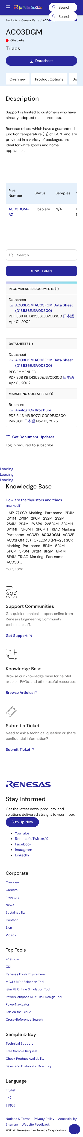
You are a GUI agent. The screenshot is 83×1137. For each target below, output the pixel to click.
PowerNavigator (17, 1004)
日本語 (10, 1105)
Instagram (23, 849)
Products (12, 20)
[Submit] (54, 16)
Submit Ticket (18, 749)
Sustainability (16, 912)
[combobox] (63, 16)
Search (63, 7)
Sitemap (12, 1124)
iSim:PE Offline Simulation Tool (28, 989)
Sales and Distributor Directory (29, 1066)
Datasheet (44, 60)
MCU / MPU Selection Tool (25, 982)
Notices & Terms (18, 1119)
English (11, 1090)
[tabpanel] (41, 625)
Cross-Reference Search (24, 1019)
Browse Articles (19, 692)
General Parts (30, 20)
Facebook (23, 844)
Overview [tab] (17, 79)
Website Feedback (36, 1124)
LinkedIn (22, 855)
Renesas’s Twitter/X (31, 838)
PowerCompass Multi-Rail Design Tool (34, 997)
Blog (9, 927)
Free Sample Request (21, 1051)
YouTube (22, 833)
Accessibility (67, 1119)
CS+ (9, 967)
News (10, 905)
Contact (12, 920)
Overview (13, 882)
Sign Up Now (22, 822)
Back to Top (77, 1133)
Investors (12, 897)
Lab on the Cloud (18, 1012)
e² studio (12, 959)
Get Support (17, 635)
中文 (9, 1098)
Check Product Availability (25, 1059)
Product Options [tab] (49, 79)
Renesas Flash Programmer (26, 974)
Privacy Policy (44, 1119)
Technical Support (19, 1043)
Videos (11, 935)
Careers (12, 890)
